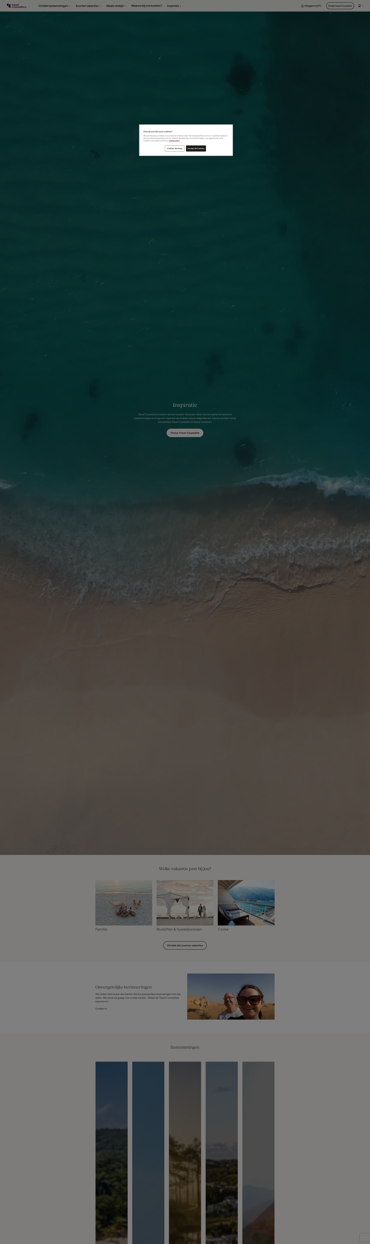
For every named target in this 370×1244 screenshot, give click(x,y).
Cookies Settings (174, 148)
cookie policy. (174, 141)
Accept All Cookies (196, 148)
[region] (186, 140)
